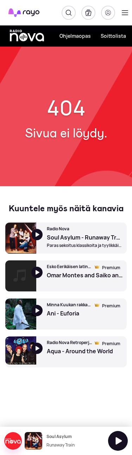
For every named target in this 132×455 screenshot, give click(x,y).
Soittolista (113, 35)
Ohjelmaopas (75, 35)
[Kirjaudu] (108, 13)
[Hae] (69, 13)
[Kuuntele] (118, 441)
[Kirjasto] (88, 13)
